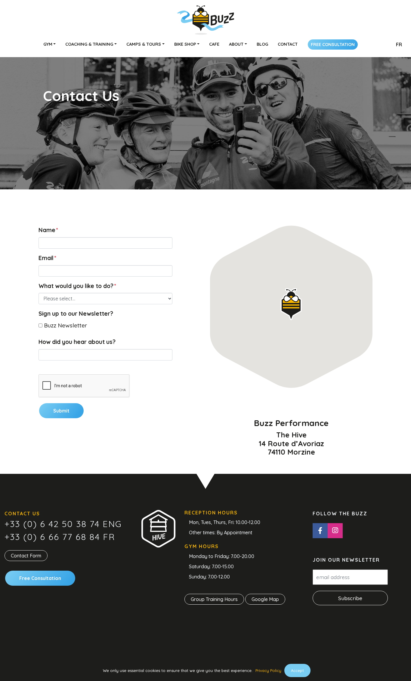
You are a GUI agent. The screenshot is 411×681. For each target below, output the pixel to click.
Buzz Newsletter (65, 325)
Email (47, 258)
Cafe (214, 44)
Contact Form (26, 556)
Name (48, 230)
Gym (47, 44)
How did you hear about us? (77, 341)
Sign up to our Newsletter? (76, 313)
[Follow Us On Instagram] (335, 530)
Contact (288, 44)
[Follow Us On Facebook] (320, 530)
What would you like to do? (77, 286)
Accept (297, 670)
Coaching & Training (89, 44)
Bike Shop (185, 44)
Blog (262, 44)
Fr (399, 44)
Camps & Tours (143, 44)
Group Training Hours (214, 599)
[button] (291, 304)
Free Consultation (333, 44)
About (236, 44)
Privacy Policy (268, 670)
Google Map (265, 599)
